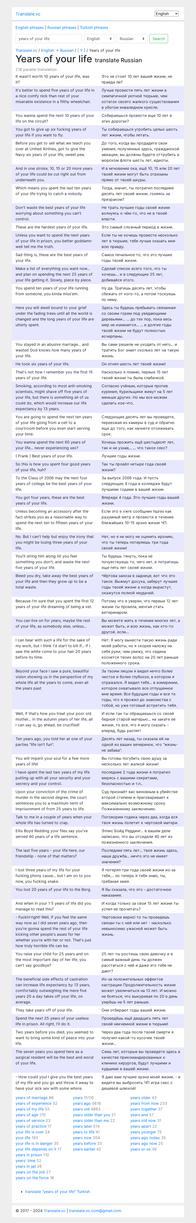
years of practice (31, 1126)
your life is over (30, 1132)
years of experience (33, 1103)
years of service (30, 1120)
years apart (140, 1126)
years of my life (30, 1109)
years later (82, 1126)
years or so (140, 1149)
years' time (25, 1160)
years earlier (84, 1149)
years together (143, 1109)
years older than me (91, 1120)
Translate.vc (28, 13)
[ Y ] (81, 50)
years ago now (143, 1143)
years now (82, 1137)
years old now (143, 1120)
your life (23, 1137)
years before (84, 1143)
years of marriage (32, 1097)
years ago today (145, 1137)
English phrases (30, 27)
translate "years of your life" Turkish (57, 1191)
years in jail (26, 1166)
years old (81, 1109)
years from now (144, 1103)
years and (139, 1114)
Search (158, 38)
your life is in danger (34, 1143)
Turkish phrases (94, 27)
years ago (82, 1103)
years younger (143, 1132)
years (78, 1097)
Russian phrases (61, 27)
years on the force (32, 1177)
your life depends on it (36, 1149)
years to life (83, 1132)
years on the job (30, 1172)
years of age (27, 1114)
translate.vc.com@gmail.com (95, 1210)
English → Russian (57, 50)
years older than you (91, 1114)
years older (140, 1097)
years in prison (29, 1154)
